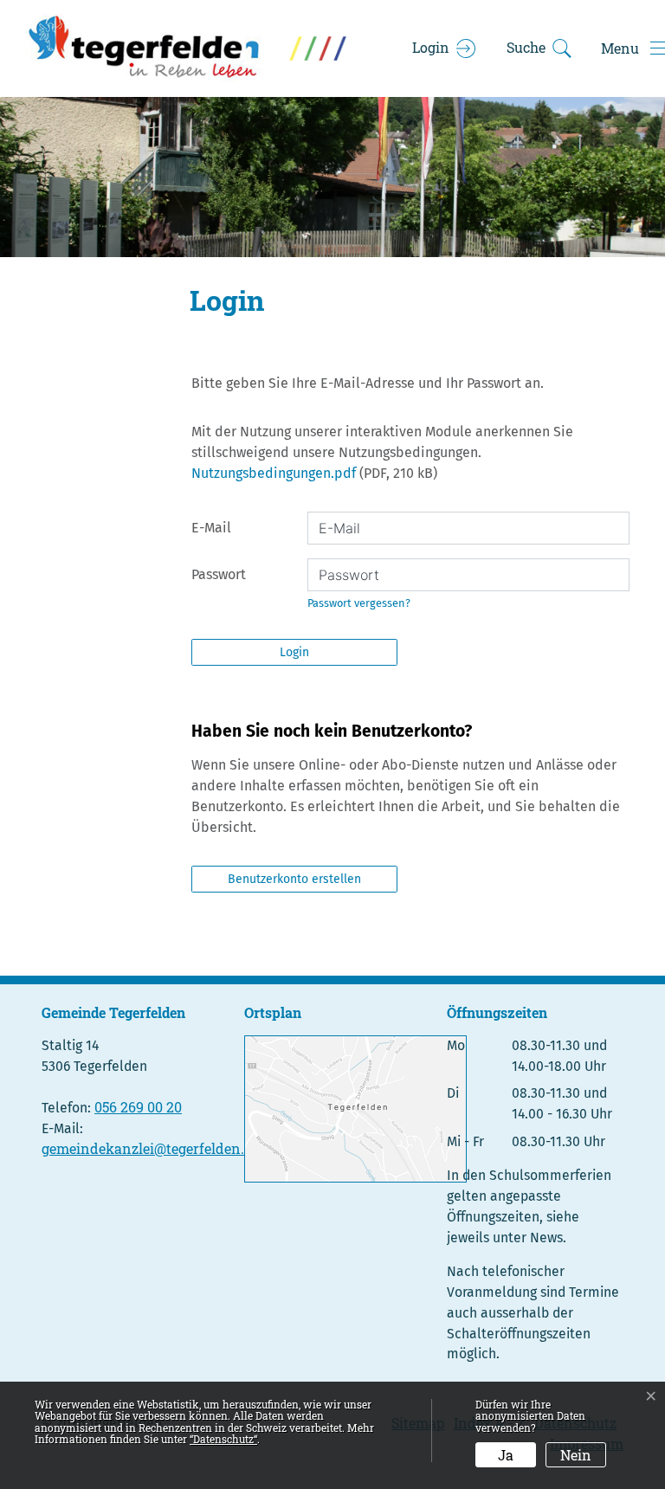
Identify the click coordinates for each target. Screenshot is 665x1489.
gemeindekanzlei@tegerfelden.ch (151, 1148)
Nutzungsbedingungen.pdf (273, 473)
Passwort (218, 574)
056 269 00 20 (138, 1107)
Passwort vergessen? (358, 602)
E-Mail (211, 527)
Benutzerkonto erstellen (294, 879)
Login (294, 652)
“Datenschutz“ (223, 1439)
